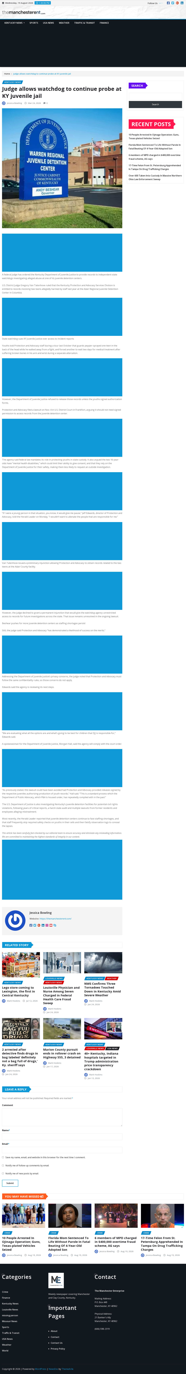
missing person (10, 1315)
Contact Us (56, 1342)
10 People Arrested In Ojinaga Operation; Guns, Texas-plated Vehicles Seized (21, 1244)
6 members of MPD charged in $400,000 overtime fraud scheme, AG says (116, 1242)
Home (7, 73)
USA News (48, 22)
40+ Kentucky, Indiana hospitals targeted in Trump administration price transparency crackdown (101, 1061)
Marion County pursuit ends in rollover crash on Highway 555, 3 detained (62, 1053)
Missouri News (9, 1321)
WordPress (40, 1368)
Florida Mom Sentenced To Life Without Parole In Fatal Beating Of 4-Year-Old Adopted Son (69, 1244)
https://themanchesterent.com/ (55, 918)
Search (137, 85)
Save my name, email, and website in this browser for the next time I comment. (45, 1157)
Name (6, 1130)
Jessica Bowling (14, 103)
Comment (7, 1105)
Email (5, 1143)
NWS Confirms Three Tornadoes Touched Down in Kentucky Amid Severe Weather (102, 989)
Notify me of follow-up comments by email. (27, 1165)
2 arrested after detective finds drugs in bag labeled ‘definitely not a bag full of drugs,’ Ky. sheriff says (20, 1057)
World (5, 1350)
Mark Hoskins (13, 1000)
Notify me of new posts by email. (22, 1173)
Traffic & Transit (84, 22)
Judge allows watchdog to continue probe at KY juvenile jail (42, 73)
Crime (5, 1291)
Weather (64, 22)
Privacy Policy (58, 1348)
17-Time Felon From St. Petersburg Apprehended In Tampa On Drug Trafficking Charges (162, 1244)
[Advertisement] (93, 47)
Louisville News (10, 1309)
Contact (55, 1337)
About (54, 1331)
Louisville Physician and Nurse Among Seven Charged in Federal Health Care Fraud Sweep (61, 995)
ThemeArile (67, 1368)
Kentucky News (13, 22)
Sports (34, 22)
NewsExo (53, 1368)
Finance (104, 22)
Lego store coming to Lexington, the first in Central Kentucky (18, 991)
